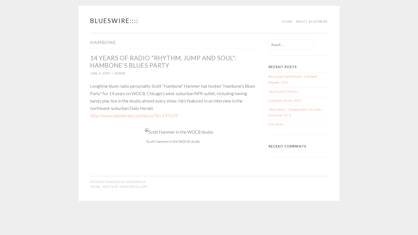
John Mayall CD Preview (283, 91)
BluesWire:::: (114, 20)
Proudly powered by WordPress (117, 182)
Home (287, 21)
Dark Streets (276, 124)
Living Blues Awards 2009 (284, 100)
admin (120, 73)
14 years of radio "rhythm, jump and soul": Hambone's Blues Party (163, 61)
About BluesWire (312, 21)
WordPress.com (133, 186)
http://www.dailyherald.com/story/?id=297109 (134, 115)
